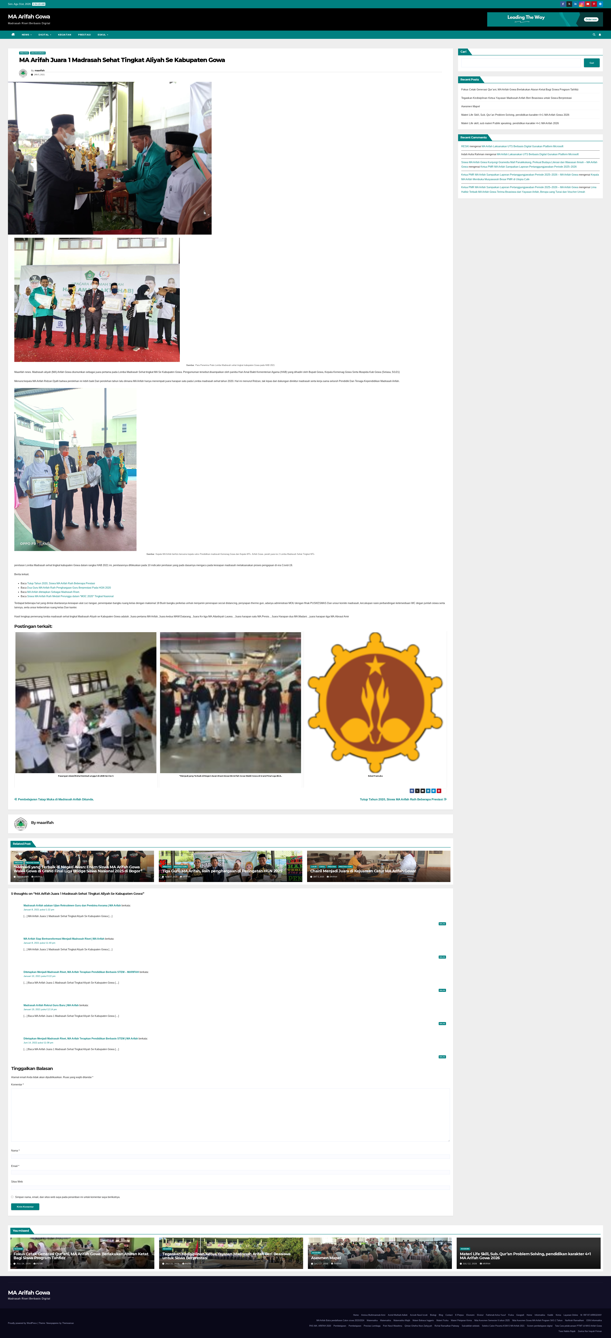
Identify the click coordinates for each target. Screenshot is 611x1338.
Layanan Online (571, 1315)
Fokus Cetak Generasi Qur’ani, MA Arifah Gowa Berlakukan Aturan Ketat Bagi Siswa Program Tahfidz (520, 89)
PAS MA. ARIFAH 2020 (320, 1326)
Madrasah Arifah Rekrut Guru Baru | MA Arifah (51, 1005)
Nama (15, 1150)
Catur (313, 867)
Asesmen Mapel (470, 106)
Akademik (316, 1253)
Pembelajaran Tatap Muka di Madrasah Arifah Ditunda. (55, 799)
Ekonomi (470, 1315)
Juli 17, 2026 (321, 1264)
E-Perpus (459, 1315)
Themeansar (68, 1323)
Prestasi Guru (180, 867)
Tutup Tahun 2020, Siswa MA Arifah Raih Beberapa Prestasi (61, 583)
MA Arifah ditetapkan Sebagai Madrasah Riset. (53, 592)
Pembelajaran (340, 1326)
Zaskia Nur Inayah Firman (590, 1331)
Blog (441, 1315)
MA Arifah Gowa (29, 16)
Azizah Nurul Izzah (419, 1315)
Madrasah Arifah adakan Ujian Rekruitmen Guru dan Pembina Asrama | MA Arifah (72, 905)
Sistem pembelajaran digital (539, 1326)
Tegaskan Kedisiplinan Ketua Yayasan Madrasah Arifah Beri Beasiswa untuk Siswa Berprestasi (516, 98)
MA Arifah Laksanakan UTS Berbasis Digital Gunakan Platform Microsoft (522, 146)
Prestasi (84, 34)
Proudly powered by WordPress (23, 1323)
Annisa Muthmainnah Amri (373, 1315)
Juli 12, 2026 (470, 1264)
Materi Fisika (442, 1320)
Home (356, 1315)
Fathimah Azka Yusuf (496, 1315)
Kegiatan (64, 34)
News (26, 34)
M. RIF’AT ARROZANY (591, 1315)
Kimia (558, 1315)
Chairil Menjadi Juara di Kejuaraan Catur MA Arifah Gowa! (363, 871)
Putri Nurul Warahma (392, 1326)
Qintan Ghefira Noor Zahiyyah (418, 1326)
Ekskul (480, 1315)
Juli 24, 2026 (24, 1264)
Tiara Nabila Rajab (566, 1331)
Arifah (38, 877)
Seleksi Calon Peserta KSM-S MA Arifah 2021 (503, 1326)
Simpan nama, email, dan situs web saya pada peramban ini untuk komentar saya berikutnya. (67, 1197)
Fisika (511, 1315)
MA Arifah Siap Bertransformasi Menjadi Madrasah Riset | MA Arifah (64, 938)
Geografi (520, 1315)
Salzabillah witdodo (470, 1326)
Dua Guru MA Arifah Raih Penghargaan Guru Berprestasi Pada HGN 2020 (69, 587)
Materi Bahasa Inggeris (423, 1320)
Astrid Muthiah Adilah (397, 1315)
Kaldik (550, 1315)
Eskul (102, 34)
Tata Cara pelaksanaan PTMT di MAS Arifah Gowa (578, 1326)
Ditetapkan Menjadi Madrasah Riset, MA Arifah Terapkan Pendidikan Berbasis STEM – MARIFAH (81, 972)
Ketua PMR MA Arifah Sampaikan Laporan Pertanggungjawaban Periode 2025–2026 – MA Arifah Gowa (519, 174)
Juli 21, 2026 (172, 1264)
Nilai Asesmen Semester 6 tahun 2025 (492, 1320)
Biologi (433, 1315)
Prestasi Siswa (32, 863)
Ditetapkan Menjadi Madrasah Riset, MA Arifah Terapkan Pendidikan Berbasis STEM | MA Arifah (81, 1038)
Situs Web (17, 1181)
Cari (463, 51)
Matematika (372, 1320)
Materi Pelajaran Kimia (461, 1320)
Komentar (17, 1084)
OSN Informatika (594, 1320)
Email (15, 1166)
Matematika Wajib (401, 1320)
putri (39, 1264)
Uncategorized (38, 53)
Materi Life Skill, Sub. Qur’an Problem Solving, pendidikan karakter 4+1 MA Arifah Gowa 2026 (515, 114)
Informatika (540, 1315)
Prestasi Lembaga (372, 1326)
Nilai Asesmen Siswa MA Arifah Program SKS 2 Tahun (537, 1320)
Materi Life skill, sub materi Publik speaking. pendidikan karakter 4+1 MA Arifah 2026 (510, 123)
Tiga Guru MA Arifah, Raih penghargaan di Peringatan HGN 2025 (222, 871)
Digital (44, 34)
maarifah (40, 70)
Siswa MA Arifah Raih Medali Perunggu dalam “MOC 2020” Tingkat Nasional (70, 596)
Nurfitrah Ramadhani (574, 1320)
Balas (442, 924)
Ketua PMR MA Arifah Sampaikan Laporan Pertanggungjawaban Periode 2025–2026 (529, 167)
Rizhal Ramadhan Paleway (447, 1326)
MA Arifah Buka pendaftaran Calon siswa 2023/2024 (340, 1320)
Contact (449, 1315)
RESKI (465, 146)
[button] (594, 34)
